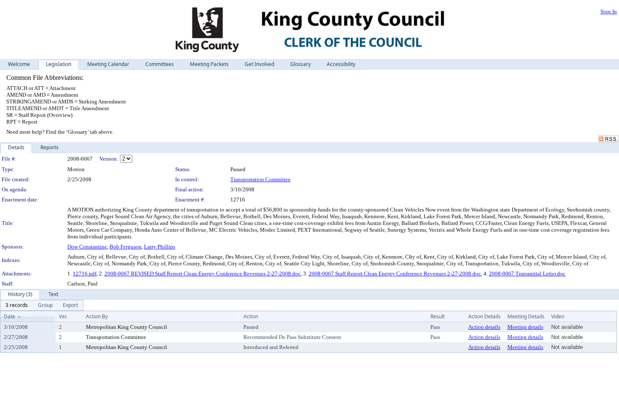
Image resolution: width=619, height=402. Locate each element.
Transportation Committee (260, 179)
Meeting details (525, 327)
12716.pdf (84, 273)
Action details (484, 327)
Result (437, 316)
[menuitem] (16, 305)
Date (9, 316)
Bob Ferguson (125, 246)
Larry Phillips (159, 246)
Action (250, 316)
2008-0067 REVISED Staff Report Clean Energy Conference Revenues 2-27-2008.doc (202, 273)
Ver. (63, 316)
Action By (97, 316)
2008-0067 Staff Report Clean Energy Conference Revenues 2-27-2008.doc (395, 273)
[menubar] (41, 305)
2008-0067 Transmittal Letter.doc (527, 273)
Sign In (608, 11)
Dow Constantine (87, 246)
